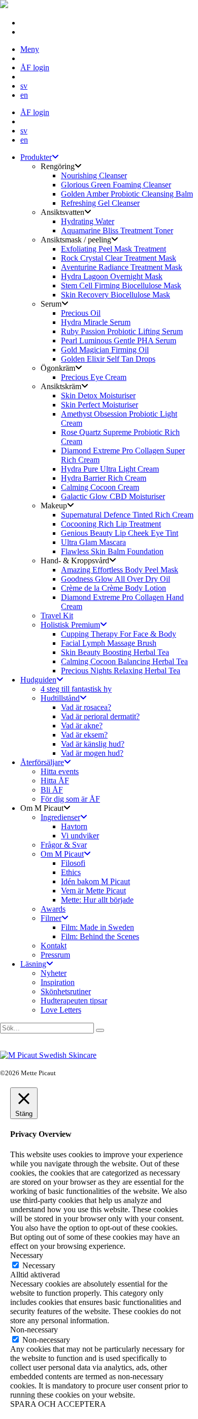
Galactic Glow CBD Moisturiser (113, 496)
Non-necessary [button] (34, 1329)
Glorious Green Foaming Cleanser (116, 184)
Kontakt (54, 945)
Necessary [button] (26, 1255)
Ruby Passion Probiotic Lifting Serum (122, 331)
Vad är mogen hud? (92, 753)
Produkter (36, 157)
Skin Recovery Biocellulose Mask (115, 294)
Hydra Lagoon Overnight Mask (111, 276)
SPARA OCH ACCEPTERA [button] (58, 1404)
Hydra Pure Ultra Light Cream (110, 469)
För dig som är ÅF (70, 799)
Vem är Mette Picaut (93, 890)
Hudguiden (38, 679)
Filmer (51, 918)
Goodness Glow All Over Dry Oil (115, 579)
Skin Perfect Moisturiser (99, 404)
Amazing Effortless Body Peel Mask (119, 569)
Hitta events (60, 771)
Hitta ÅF (55, 780)
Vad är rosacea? (86, 707)
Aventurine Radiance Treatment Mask (121, 267)
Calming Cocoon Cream (100, 487)
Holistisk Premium (70, 624)
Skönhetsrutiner (66, 991)
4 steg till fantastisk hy (76, 689)
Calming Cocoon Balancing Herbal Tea (124, 661)
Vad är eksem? (84, 734)
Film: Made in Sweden (97, 927)
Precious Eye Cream (93, 377)
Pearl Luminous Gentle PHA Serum (118, 340)
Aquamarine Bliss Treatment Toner (117, 230)
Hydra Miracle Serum (95, 322)
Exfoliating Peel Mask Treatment (113, 248)
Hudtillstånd (60, 698)
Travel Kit (57, 615)
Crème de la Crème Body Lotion (113, 588)
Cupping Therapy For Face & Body (118, 634)
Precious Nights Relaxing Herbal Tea (120, 670)
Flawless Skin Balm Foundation (112, 551)
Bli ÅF (52, 789)
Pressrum (55, 954)
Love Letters (61, 1009)
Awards (53, 909)
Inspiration (58, 982)
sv (23, 85)
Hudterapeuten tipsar (74, 1000)
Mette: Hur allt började (97, 899)
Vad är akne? (82, 725)
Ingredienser (60, 817)
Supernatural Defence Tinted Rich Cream (127, 514)
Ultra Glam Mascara (93, 542)
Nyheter (54, 973)
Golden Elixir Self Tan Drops (108, 358)
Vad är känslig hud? (92, 744)
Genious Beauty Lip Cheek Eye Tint (119, 533)
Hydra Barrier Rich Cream (103, 478)
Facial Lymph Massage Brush (108, 643)
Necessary (38, 1265)
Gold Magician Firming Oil (105, 349)
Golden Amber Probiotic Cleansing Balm (127, 193)
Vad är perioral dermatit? (100, 716)
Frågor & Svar (64, 844)
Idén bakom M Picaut (95, 881)
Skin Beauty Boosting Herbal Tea (115, 652)
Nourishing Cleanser (94, 175)
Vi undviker (80, 835)
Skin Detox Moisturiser (98, 395)
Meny (29, 49)
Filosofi (73, 863)
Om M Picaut (62, 854)
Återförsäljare (42, 762)
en (24, 95)
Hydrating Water (87, 221)
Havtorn (74, 826)
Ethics (71, 872)
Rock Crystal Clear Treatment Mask (118, 258)
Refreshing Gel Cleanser (100, 203)
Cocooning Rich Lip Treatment (111, 524)
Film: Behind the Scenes (100, 936)
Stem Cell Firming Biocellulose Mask (121, 285)
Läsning (33, 964)
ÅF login (34, 67)
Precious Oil (81, 313)
